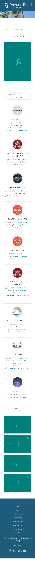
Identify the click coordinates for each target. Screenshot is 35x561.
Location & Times (17, 529)
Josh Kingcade (17, 125)
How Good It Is (17, 119)
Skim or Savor (17, 250)
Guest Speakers (13, 162)
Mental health (11, 295)
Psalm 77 (17, 391)
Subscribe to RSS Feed (11, 30)
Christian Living (22, 130)
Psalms (11, 130)
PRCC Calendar (17, 533)
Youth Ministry (17, 518)
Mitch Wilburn (23, 288)
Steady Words (12, 290)
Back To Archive (18, 36)
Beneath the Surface (17, 219)
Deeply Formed (13, 225)
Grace (26, 196)
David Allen (23, 159)
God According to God (18, 329)
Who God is (22, 332)
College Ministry (18, 521)
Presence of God (22, 368)
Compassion (20, 196)
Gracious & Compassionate (17, 193)
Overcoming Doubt (22, 295)
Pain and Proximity (17, 187)
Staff (17, 510)
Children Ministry (17, 514)
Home (17, 506)
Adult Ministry (17, 525)
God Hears (17, 355)
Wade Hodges (13, 397)
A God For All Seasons (17, 321)
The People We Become (17, 128)
